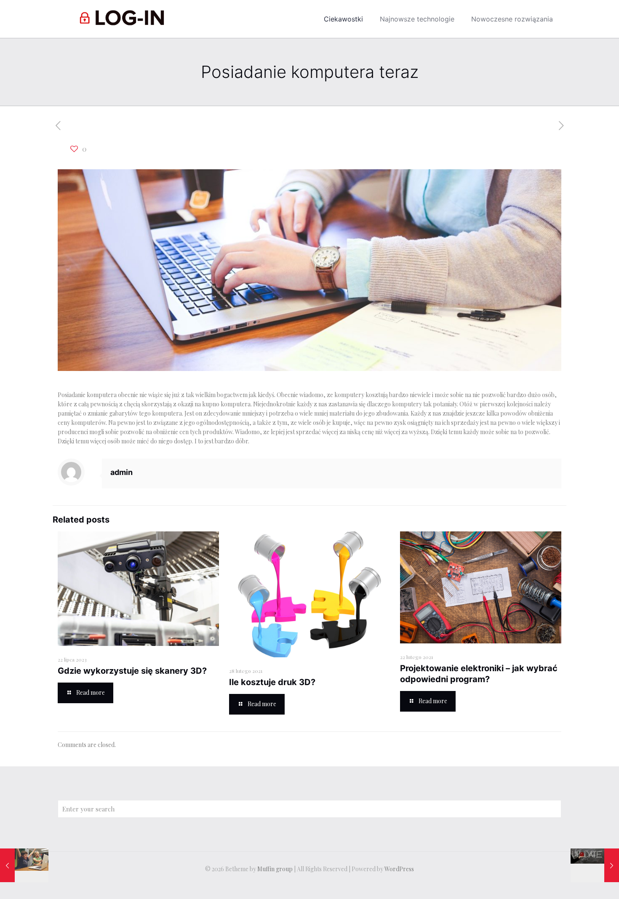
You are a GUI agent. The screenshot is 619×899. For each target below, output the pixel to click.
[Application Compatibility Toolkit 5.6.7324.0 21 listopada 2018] (595, 865)
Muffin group (275, 869)
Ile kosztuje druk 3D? (272, 682)
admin (121, 472)
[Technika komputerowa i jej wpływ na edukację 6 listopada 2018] (24, 865)
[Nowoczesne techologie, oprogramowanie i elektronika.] (124, 19)
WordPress (399, 869)
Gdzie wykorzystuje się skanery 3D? (132, 671)
